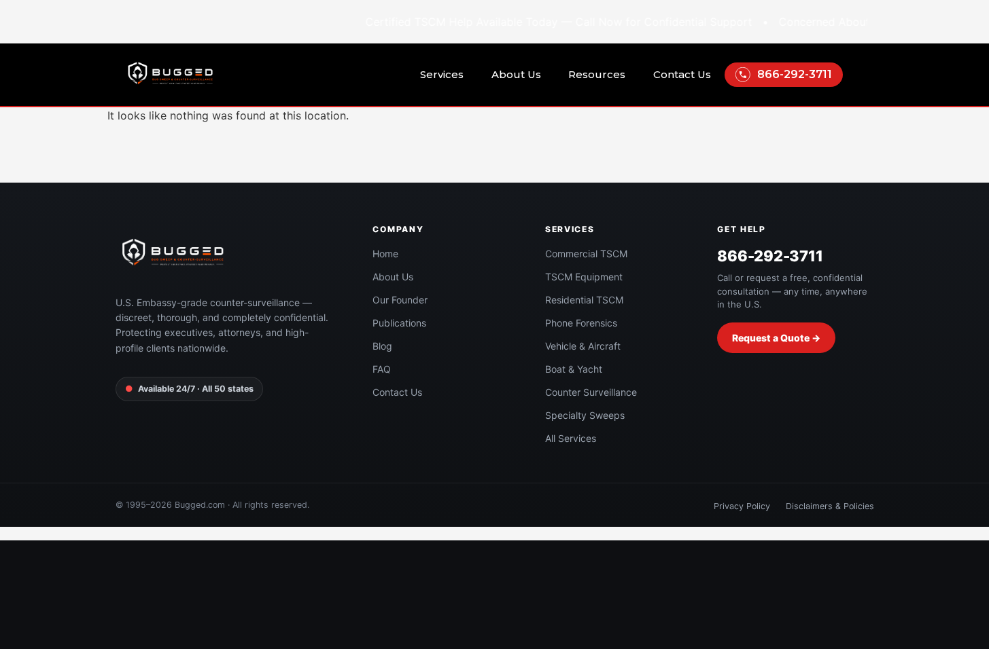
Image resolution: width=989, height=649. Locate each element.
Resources (596, 75)
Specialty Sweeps (585, 415)
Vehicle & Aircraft (583, 346)
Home (385, 253)
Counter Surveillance (591, 392)
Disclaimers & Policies (830, 506)
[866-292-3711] (742, 74)
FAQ (381, 369)
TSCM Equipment (584, 276)
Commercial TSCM (586, 253)
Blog (382, 346)
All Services (570, 438)
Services (442, 75)
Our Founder (400, 299)
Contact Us (682, 75)
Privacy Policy (742, 506)
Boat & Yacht (573, 369)
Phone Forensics (581, 323)
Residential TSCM (584, 299)
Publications (399, 323)
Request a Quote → (776, 338)
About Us (516, 75)
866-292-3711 (794, 74)
